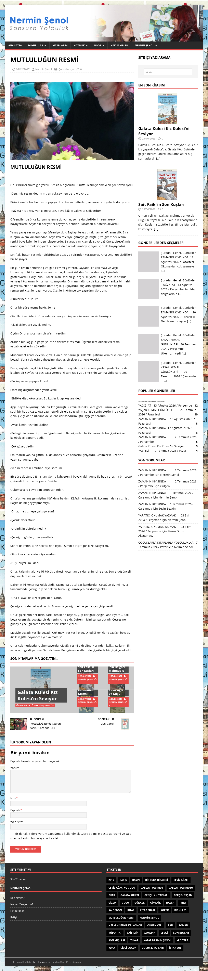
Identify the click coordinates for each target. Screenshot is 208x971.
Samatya (149, 933)
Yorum (14, 768)
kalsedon (115, 910)
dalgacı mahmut (152, 887)
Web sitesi (17, 822)
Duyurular (35, 45)
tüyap (134, 940)
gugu (125, 902)
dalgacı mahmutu (181, 887)
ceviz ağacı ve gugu (121, 887)
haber (170, 902)
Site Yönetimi (18, 879)
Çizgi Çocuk (128, 948)
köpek (164, 910)
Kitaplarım (60, 45)
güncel (139, 902)
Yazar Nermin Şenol (157, 940)
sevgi (164, 933)
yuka (111, 948)
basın (136, 880)
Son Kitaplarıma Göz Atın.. (34, 658)
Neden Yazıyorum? (21, 904)
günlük (155, 902)
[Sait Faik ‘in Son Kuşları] (168, 197)
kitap (130, 910)
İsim (13, 798)
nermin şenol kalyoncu (125, 925)
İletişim (14, 917)
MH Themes (40, 962)
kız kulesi (180, 910)
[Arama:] (168, 71)
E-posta (15, 810)
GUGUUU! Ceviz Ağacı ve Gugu (117, 690)
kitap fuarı (147, 910)
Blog (97, 45)
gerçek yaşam (183, 895)
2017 (111, 880)
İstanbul (175, 948)
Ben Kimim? (17, 898)
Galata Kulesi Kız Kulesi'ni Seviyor (161, 446)
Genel (177, 253)
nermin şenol (149, 917)
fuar (111, 895)
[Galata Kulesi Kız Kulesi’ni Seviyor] (168, 121)
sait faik (132, 933)
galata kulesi (129, 895)
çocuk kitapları (153, 948)
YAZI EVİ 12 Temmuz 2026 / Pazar (163, 450)
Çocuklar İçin (66, 69)
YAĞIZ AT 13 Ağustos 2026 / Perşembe (165, 405)
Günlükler (189, 253)
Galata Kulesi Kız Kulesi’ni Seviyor (37, 695)
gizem (112, 902)
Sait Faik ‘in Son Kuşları (86, 669)
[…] (158, 158)
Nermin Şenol (144, 45)
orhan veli (154, 925)
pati (170, 925)
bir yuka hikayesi (156, 880)
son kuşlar (181, 933)
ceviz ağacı (180, 880)
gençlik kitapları (156, 895)
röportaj (114, 933)
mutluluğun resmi (121, 917)
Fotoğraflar (17, 910)
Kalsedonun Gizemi (86, 692)
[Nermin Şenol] (104, 39)
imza (183, 902)
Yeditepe (182, 940)
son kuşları (116, 940)
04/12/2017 (22, 69)
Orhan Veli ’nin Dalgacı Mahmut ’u (117, 667)
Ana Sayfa (15, 45)
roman (183, 925)
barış (123, 880)
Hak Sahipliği (120, 45)
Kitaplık (79, 45)
